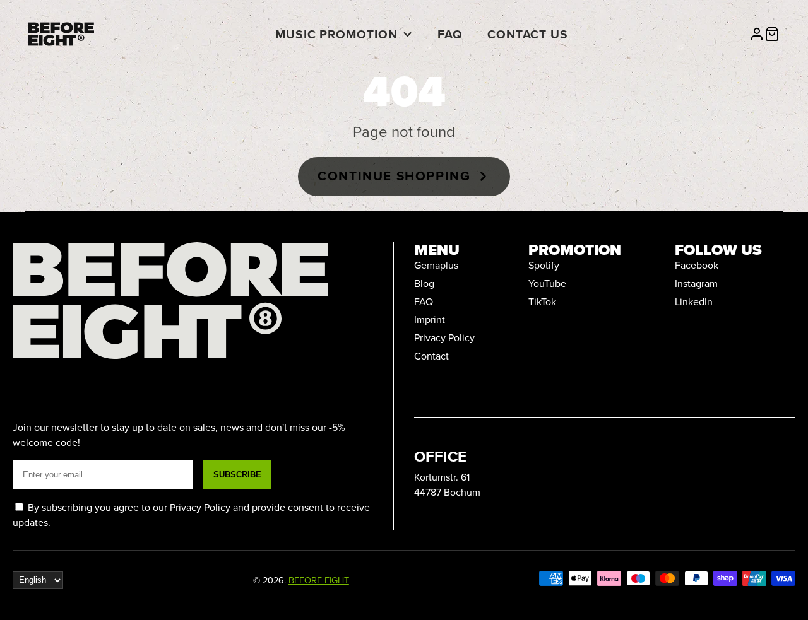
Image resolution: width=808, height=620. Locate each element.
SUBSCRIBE (237, 474)
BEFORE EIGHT (318, 580)
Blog (424, 283)
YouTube (547, 283)
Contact (431, 356)
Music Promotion (336, 34)
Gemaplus (436, 265)
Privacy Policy (444, 337)
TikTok (542, 301)
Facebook (696, 265)
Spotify (543, 265)
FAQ (450, 34)
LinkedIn (694, 301)
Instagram (696, 283)
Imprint (429, 319)
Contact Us (528, 34)
